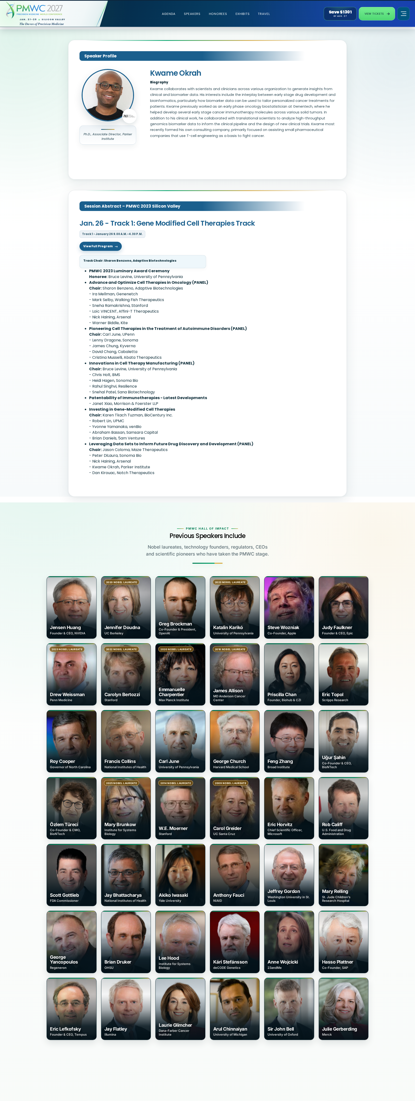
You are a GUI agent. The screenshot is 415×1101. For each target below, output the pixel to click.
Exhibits (243, 14)
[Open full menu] (403, 13)
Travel (264, 14)
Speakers (192, 14)
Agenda (169, 14)
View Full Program (98, 246)
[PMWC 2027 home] (49, 10)
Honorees (218, 14)
